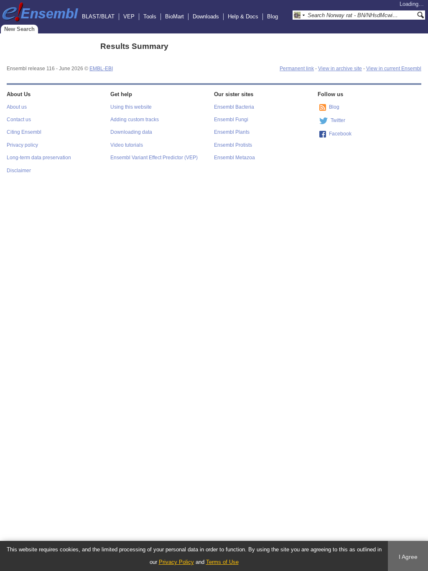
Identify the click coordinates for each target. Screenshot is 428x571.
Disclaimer (19, 170)
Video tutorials (126, 145)
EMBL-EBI (101, 68)
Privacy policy (22, 145)
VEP (129, 16)
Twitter (338, 120)
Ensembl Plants (232, 132)
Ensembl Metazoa (234, 157)
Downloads (206, 16)
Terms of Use (222, 562)
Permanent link (297, 68)
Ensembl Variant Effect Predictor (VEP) (154, 157)
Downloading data (131, 132)
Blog (272, 16)
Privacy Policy (176, 562)
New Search (19, 29)
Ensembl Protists (233, 145)
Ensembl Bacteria (234, 107)
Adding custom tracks (134, 119)
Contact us (19, 119)
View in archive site (340, 68)
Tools (149, 16)
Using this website (131, 107)
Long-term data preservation (39, 157)
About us (17, 107)
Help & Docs (243, 16)
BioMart (174, 16)
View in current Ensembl (393, 68)
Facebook (340, 133)
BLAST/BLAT (98, 16)
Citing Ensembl (24, 132)
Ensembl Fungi (231, 119)
